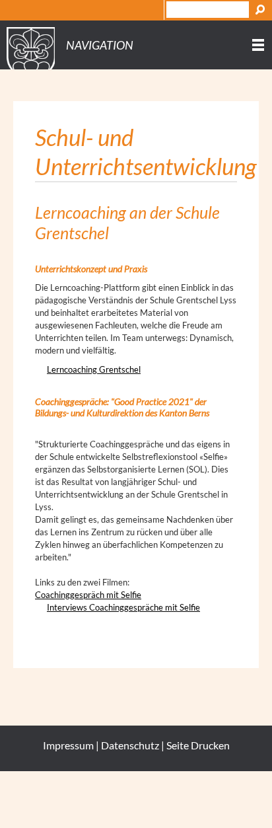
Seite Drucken (198, 745)
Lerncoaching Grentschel (94, 369)
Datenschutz (130, 745)
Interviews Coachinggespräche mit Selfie (123, 607)
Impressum (68, 745)
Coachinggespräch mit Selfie (88, 594)
